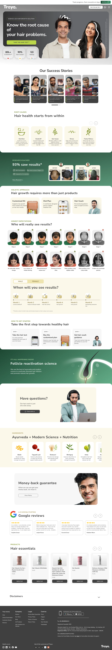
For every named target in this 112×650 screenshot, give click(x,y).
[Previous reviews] (95, 516)
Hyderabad (44, 624)
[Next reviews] (100, 516)
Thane (42, 619)
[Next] (96, 123)
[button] (56, 596)
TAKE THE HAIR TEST (95, 7)
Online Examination (7, 617)
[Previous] (91, 123)
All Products (18, 622)
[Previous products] (95, 548)
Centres (43, 612)
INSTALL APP (105, 2)
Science (17, 614)
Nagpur (43, 617)
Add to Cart (19, 581)
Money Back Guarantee (34, 614)
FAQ (3, 615)
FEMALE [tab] (35, 281)
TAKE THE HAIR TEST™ (21, 42)
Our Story (17, 617)
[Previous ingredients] (95, 437)
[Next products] (100, 548)
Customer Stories (7, 620)
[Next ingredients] (100, 437)
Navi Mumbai (44, 622)
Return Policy (31, 622)
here (78, 636)
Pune (42, 614)
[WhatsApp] (105, 7)
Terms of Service (32, 619)
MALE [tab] (20, 281)
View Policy (28, 495)
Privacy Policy (31, 617)
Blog (16, 619)
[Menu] (109, 7)
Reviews (4, 622)
